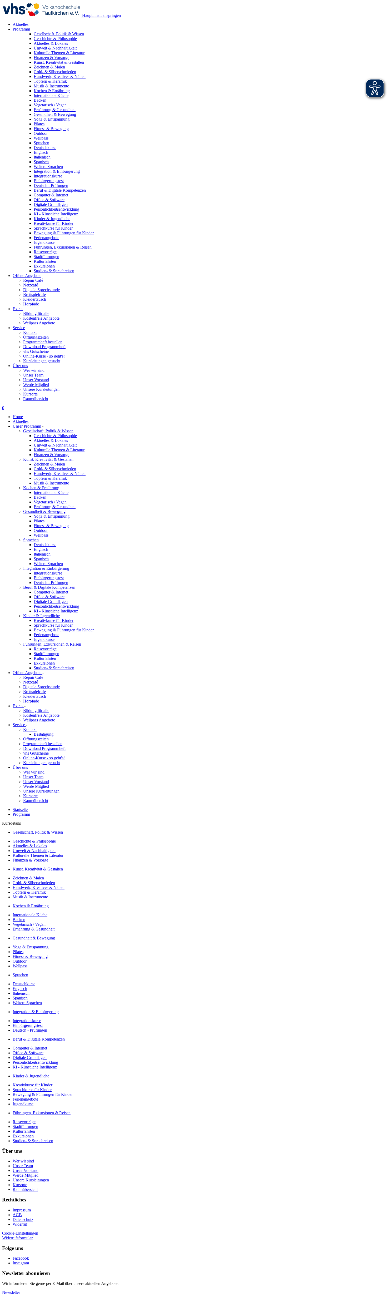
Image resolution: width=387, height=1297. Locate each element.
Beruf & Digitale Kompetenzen (49, 587)
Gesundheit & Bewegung (44, 511)
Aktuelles (20, 24)
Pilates (39, 521)
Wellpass (41, 535)
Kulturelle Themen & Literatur (59, 450)
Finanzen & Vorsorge (51, 454)
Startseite (20, 809)
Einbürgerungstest (49, 578)
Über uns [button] (20, 365)
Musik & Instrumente (51, 483)
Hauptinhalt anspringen (101, 15)
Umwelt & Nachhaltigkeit (55, 445)
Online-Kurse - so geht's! (44, 356)
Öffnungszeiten (36, 337)
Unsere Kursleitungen (41, 389)
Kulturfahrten (45, 658)
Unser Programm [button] (27, 426)
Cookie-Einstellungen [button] (20, 1233)
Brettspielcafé (34, 294)
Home (18, 416)
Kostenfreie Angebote (41, 318)
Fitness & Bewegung (51, 525)
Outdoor (41, 530)
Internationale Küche (51, 492)
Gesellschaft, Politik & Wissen (48, 431)
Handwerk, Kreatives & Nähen (60, 473)
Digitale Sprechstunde (41, 290)
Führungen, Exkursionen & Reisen (52, 644)
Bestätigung (43, 734)
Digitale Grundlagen (51, 601)
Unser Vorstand (36, 380)
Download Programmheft (44, 346)
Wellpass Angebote (39, 323)
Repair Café (33, 280)
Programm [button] (21, 29)
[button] (17, 1238)
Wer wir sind (33, 370)
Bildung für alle (36, 313)
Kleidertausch (34, 299)
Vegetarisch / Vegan (50, 502)
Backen (40, 497)
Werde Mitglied (36, 384)
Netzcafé (30, 285)
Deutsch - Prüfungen (51, 582)
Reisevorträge (45, 649)
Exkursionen (44, 663)
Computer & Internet (51, 592)
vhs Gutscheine (36, 351)
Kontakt (30, 332)
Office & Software (49, 597)
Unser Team (33, 375)
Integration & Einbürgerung (46, 568)
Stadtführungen (46, 653)
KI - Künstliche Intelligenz (56, 611)
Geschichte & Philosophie (55, 435)
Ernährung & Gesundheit (55, 506)
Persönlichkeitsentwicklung (56, 606)
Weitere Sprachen (48, 563)
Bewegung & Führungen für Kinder (64, 630)
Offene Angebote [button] (27, 275)
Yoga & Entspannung (52, 516)
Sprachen (31, 540)
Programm (21, 814)
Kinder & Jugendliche (41, 615)
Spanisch (41, 559)
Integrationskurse (48, 573)
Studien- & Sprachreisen (54, 668)
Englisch (41, 549)
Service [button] (19, 327)
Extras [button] (18, 308)
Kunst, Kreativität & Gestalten (48, 459)
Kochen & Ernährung (41, 488)
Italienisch (42, 554)
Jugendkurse (44, 639)
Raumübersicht (35, 399)
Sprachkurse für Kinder (53, 625)
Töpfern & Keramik (50, 478)
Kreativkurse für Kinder (53, 620)
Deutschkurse (45, 544)
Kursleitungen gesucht (41, 361)
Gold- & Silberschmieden (55, 469)
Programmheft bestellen (42, 342)
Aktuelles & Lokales (51, 440)
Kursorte (30, 394)
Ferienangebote (46, 634)
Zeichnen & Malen (49, 464)
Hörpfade (31, 304)
